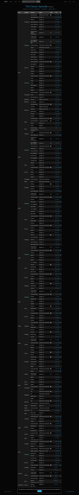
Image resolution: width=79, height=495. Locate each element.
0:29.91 (57, 22)
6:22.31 (57, 384)
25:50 (56, 467)
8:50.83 (57, 165)
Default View (37, 9)
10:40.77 (57, 232)
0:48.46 (57, 403)
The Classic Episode (36, 6)
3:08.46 (57, 443)
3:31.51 (57, 160)
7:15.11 (57, 176)
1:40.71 (57, 52)
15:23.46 (57, 412)
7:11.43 (57, 430)
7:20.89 (57, 317)
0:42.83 (57, 393)
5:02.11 (57, 174)
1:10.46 (57, 398)
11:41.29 (57, 269)
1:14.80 (57, 239)
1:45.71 (57, 97)
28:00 (56, 469)
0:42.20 (57, 109)
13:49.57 (57, 281)
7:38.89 (57, 216)
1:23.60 (57, 244)
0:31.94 (57, 24)
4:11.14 (57, 169)
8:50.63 (57, 310)
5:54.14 (57, 211)
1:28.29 (57, 47)
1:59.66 (57, 143)
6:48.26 (57, 458)
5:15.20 (57, 342)
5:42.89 (57, 227)
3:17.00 (57, 446)
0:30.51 (57, 359)
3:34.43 (57, 371)
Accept (39, 491)
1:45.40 (57, 184)
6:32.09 (57, 433)
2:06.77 (57, 186)
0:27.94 (57, 17)
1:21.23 (57, 322)
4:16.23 (57, 68)
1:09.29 (57, 37)
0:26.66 (57, 357)
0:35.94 (57, 391)
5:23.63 (57, 225)
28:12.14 (57, 271)
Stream (65, 1)
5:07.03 (57, 201)
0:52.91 (57, 99)
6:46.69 (57, 259)
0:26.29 (57, 14)
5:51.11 (57, 455)
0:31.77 (57, 361)
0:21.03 (57, 123)
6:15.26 (57, 306)
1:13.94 (57, 237)
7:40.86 (57, 352)
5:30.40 (57, 450)
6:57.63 (57, 73)
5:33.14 (57, 206)
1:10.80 (57, 41)
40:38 (56, 475)
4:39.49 (57, 377)
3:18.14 (57, 153)
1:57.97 (57, 408)
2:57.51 (57, 291)
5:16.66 (57, 425)
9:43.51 (57, 320)
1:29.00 (57, 49)
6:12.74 (57, 303)
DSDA (5, 1)
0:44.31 (57, 366)
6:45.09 (57, 276)
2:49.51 (57, 150)
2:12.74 (57, 57)
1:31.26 (57, 327)
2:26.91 (57, 146)
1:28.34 (57, 138)
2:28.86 (57, 179)
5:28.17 (57, 315)
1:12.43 (57, 234)
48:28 (56, 484)
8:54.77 (57, 435)
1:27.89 (57, 45)
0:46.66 (57, 111)
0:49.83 (57, 113)
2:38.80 (57, 64)
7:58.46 (57, 308)
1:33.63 (57, 94)
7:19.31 (57, 264)
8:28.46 (57, 354)
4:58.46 (57, 423)
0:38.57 (57, 29)
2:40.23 (57, 416)
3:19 (56, 127)
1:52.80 (57, 54)
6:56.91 (57, 347)
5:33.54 (57, 252)
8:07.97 (57, 218)
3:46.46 (57, 294)
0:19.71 (57, 181)
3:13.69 (57, 368)
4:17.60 (57, 162)
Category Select (52, 9)
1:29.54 (57, 324)
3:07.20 (57, 334)
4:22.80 (57, 247)
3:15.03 (57, 389)
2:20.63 (57, 188)
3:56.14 (57, 374)
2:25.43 (57, 288)
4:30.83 (57, 421)
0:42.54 (57, 132)
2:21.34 (57, 59)
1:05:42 (55, 478)
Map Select (44, 9)
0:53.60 (57, 32)
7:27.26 (57, 262)
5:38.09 (57, 345)
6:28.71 (57, 274)
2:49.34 (57, 441)
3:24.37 (57, 155)
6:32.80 (57, 257)
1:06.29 (57, 116)
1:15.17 (57, 242)
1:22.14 (57, 92)
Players (10, 1)
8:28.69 (57, 460)
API (66, 491)
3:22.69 (57, 167)
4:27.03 (57, 172)
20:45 (56, 465)
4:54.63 (57, 448)
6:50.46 (57, 379)
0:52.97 (57, 396)
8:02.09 (57, 230)
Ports (20, 1)
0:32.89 (57, 405)
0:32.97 (57, 26)
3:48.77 (57, 194)
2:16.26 (57, 83)
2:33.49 (57, 87)
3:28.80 (57, 158)
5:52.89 (57, 301)
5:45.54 (57, 453)
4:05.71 (57, 418)
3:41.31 (57, 336)
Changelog (70, 491)
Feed (70, 1)
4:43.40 (57, 71)
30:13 (56, 472)
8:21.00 (57, 278)
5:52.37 (57, 255)
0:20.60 (57, 410)
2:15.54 (57, 80)
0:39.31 (57, 106)
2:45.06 (57, 332)
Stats (74, 1)
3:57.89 (57, 296)
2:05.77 (57, 78)
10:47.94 (57, 267)
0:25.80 (57, 125)
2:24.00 (57, 191)
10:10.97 (57, 220)
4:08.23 (57, 299)
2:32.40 (57, 148)
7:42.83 (57, 349)
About (73, 491)
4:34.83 (57, 197)
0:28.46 (57, 19)
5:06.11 (57, 313)
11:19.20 (57, 382)
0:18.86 (57, 120)
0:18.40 (57, 118)
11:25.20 (57, 437)
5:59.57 (57, 428)
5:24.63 (57, 250)
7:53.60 (57, 213)
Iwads (15, 1)
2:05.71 (57, 285)
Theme (9, 491)
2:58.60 (57, 386)
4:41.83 (57, 199)
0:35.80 (57, 364)
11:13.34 (57, 223)
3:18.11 (57, 90)
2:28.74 (57, 85)
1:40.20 (57, 329)
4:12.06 (57, 66)
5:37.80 (57, 208)
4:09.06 (57, 339)
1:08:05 (55, 480)
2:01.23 (57, 283)
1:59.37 (57, 75)
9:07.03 (57, 462)
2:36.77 (57, 61)
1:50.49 (57, 101)
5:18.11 (57, 204)
